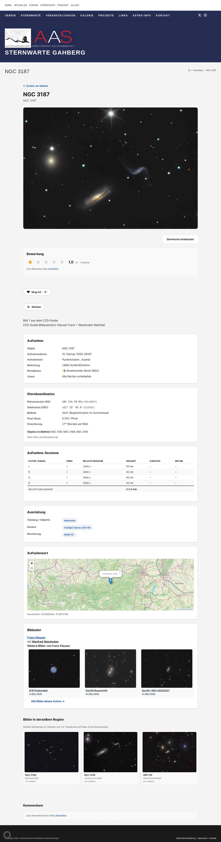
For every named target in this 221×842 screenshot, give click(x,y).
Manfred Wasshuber (45, 641)
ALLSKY (75, 5)
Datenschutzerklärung (186, 838)
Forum (33, 5)
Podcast (63, 5)
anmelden (53, 268)
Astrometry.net (50, 437)
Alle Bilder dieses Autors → (48, 701)
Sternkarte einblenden (180, 239)
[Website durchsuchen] (213, 16)
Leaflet (177, 609)
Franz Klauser (36, 637)
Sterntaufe (47, 5)
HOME (8, 5)
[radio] (30, 262)
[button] (111, 581)
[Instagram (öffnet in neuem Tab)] (205, 15)
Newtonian (70, 520)
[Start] (189, 70)
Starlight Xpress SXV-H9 (77, 527)
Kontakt (213, 838)
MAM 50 (69, 534)
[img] (110, 585)
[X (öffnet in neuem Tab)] (200, 15)
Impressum (202, 838)
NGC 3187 (211, 70)
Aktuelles (20, 5)
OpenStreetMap (188, 609)
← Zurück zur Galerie (35, 85)
